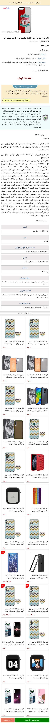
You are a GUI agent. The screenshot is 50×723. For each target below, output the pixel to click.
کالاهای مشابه (8, 720)
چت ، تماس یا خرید (32, 720)
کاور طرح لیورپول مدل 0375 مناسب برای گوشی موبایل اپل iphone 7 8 (25, 145)
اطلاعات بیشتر (40, 70)
